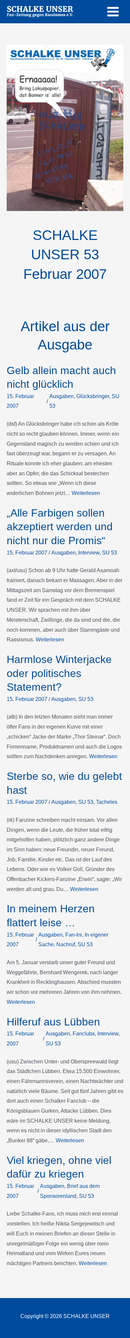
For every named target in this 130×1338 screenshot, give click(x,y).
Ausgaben (61, 396)
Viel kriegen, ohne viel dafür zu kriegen (59, 1167)
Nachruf (65, 944)
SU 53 (109, 553)
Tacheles (106, 802)
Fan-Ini (73, 935)
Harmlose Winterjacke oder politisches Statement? (59, 673)
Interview (88, 553)
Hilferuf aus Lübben (53, 1022)
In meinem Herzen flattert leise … (51, 916)
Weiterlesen (86, 493)
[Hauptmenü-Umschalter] (113, 11)
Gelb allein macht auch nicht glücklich (61, 377)
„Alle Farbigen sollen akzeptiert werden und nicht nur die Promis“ (60, 527)
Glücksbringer (92, 396)
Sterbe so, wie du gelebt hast (64, 783)
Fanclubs (84, 1033)
